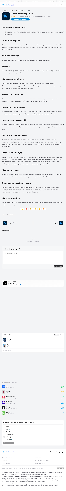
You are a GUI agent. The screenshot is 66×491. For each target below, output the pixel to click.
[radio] (4, 426)
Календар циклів (10, 396)
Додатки (11, 10)
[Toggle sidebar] (53, 5)
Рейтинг (56, 334)
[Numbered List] (16, 249)
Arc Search (9, 401)
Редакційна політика (7, 457)
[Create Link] (20, 249)
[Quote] (11, 249)
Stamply (8, 391)
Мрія (7, 386)
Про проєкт (38, 457)
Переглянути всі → (7, 350)
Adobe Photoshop (20, 10)
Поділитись (12, 214)
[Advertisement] (14, 307)
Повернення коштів (40, 463)
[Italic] (8, 249)
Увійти (61, 5)
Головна (4, 10)
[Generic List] (14, 249)
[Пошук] (56, 5)
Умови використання (7, 463)
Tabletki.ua (9, 412)
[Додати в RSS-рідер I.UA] (60, 468)
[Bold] (5, 249)
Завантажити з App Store (21, 19)
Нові (61, 334)
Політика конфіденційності (42, 460)
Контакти (4, 460)
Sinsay (8, 407)
